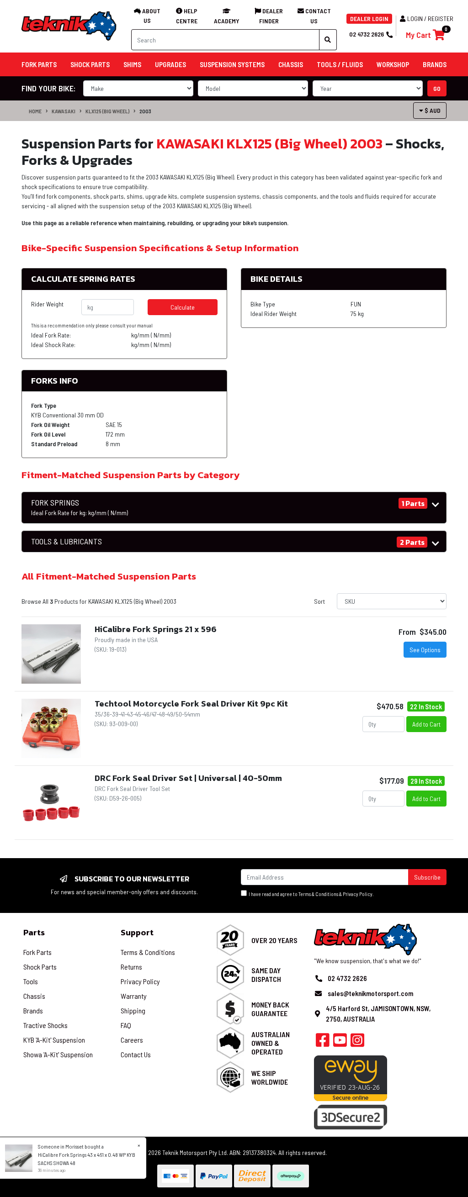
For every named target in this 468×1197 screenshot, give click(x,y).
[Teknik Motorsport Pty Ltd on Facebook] (323, 1042)
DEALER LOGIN (369, 18)
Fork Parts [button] (39, 64)
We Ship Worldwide (269, 1077)
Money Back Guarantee (270, 1009)
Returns (131, 966)
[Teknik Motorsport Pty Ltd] (69, 25)
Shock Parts (40, 966)
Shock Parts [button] (90, 64)
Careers (132, 1039)
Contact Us (136, 1054)
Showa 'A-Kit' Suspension (58, 1054)
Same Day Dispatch (266, 974)
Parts (34, 932)
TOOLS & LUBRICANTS (66, 541)
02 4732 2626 (366, 34)
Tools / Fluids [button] (340, 64)
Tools (30, 981)
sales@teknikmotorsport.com (370, 993)
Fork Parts (37, 952)
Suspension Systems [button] (232, 64)
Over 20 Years (274, 940)
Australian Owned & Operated (270, 1043)
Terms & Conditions (318, 894)
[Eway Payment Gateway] (350, 1077)
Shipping (133, 1010)
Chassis (34, 995)
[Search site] (328, 39)
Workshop (393, 64)
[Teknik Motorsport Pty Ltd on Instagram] (357, 1042)
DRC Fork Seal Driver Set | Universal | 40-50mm (188, 778)
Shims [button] (132, 64)
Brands (33, 1010)
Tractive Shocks (45, 1025)
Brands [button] (435, 64)
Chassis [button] (290, 64)
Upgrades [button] (170, 64)
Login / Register (430, 18)
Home (35, 111)
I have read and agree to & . (310, 894)
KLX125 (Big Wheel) (107, 111)
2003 (145, 111)
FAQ (126, 1025)
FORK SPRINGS (79, 507)
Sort (319, 601)
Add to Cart (426, 724)
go (437, 88)
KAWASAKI (63, 111)
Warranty (134, 995)
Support (137, 932)
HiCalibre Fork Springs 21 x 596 (156, 629)
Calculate (182, 307)
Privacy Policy (357, 894)
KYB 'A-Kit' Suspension (54, 1039)
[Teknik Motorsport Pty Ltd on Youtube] (340, 1042)
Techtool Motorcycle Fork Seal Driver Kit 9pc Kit (191, 703)
